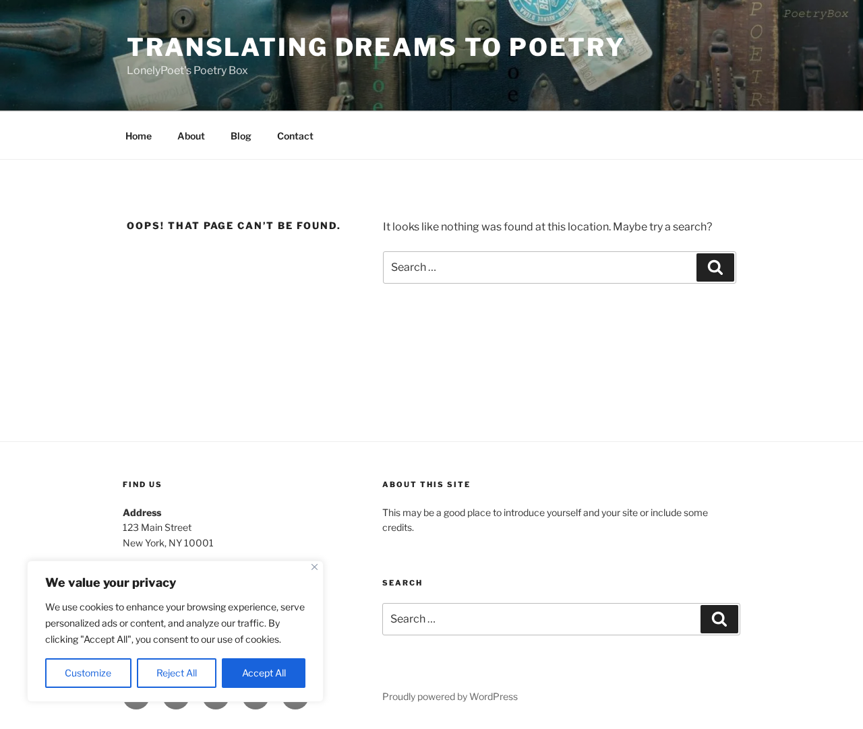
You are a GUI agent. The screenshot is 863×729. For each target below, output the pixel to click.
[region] (175, 631)
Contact (295, 135)
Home (138, 135)
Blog (241, 135)
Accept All (264, 672)
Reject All (176, 672)
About (191, 135)
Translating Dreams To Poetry (376, 47)
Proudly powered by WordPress (450, 696)
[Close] (314, 567)
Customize (88, 672)
